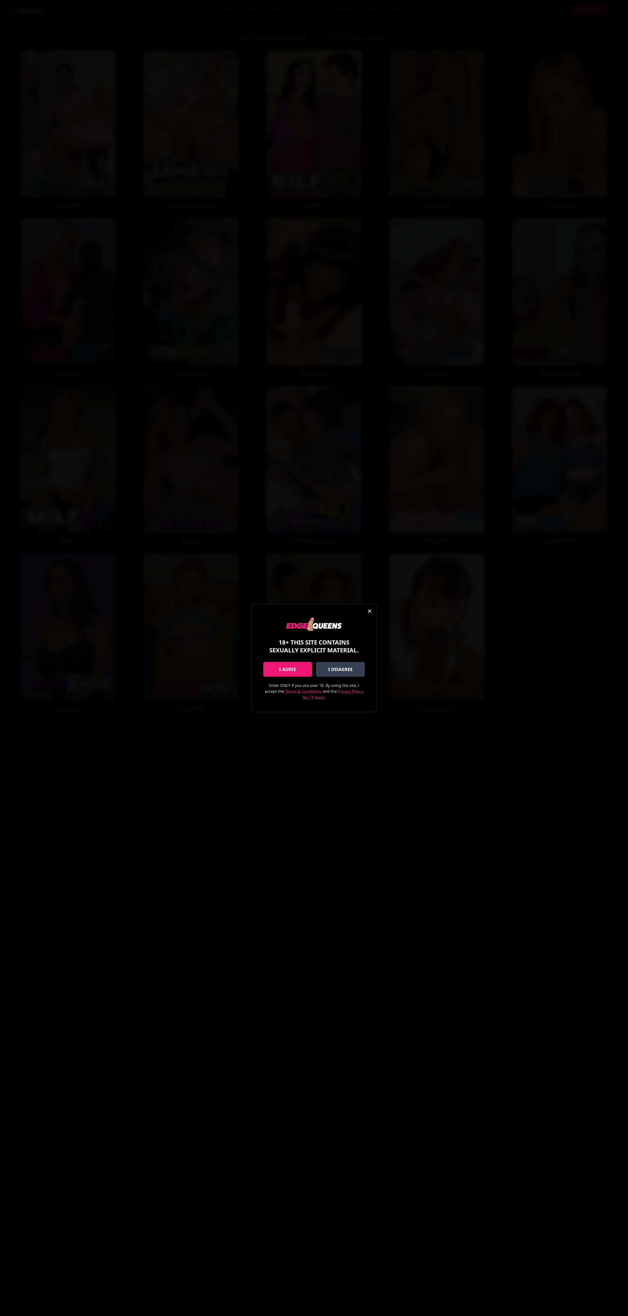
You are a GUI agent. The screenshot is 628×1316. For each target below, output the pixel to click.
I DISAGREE (340, 669)
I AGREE (287, 669)
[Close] (370, 611)
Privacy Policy (350, 691)
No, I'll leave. (314, 697)
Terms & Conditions (303, 691)
